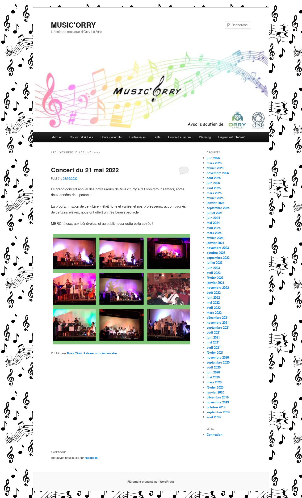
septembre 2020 (218, 362)
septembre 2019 (218, 412)
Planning (205, 137)
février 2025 (215, 198)
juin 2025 (213, 182)
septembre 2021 (218, 327)
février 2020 (215, 387)
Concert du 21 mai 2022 (85, 169)
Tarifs (157, 137)
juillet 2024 (214, 212)
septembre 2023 (218, 257)
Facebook (91, 458)
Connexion (214, 434)
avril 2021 (214, 347)
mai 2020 (213, 377)
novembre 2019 (218, 402)
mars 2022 (214, 312)
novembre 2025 (218, 173)
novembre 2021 (218, 322)
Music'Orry (74, 353)
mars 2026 (214, 163)
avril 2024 (214, 228)
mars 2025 (214, 193)
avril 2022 (214, 307)
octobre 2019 (216, 407)
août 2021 (214, 332)
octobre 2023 (216, 252)
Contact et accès (180, 137)
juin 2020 (213, 372)
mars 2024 (214, 232)
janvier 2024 (215, 242)
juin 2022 (213, 297)
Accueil (57, 137)
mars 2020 (214, 382)
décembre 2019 (218, 397)
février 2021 (215, 352)
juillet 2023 (214, 262)
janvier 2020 (215, 392)
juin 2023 (213, 267)
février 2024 (215, 237)
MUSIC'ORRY (73, 25)
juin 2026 (213, 158)
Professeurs (137, 137)
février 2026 (215, 168)
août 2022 (214, 292)
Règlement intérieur (231, 137)
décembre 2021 (218, 317)
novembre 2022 (218, 287)
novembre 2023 (218, 247)
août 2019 (214, 417)
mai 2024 (213, 222)
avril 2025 (214, 188)
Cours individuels (81, 137)
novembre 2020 (218, 357)
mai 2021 (213, 342)
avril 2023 (214, 272)
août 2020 (214, 367)
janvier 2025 (215, 203)
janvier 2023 (215, 282)
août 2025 (214, 178)
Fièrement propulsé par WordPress (151, 481)
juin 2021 (213, 337)
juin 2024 (213, 217)
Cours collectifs (111, 137)
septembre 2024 (218, 207)
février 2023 (215, 277)
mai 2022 (213, 302)
